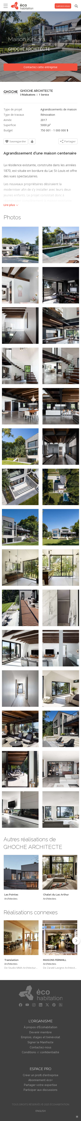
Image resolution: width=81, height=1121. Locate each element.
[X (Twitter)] (47, 1005)
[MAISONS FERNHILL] (59, 937)
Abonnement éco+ (40, 1080)
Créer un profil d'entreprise (40, 1075)
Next (76, 941)
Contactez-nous (40, 1047)
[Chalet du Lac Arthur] (59, 872)
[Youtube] (27, 1005)
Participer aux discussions (40, 1089)
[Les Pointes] (21, 872)
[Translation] (21, 937)
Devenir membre (40, 1032)
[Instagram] (34, 1005)
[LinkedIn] (40, 1005)
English (41, 1111)
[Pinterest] (54, 1005)
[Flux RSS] (60, 1005)
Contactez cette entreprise (40, 67)
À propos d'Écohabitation (40, 1027)
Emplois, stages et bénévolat (40, 1037)
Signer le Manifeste (40, 1042)
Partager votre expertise (40, 1085)
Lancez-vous (63, 6)
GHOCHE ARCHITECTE (29, 49)
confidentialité (49, 1052)
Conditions (29, 1052)
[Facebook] (20, 1005)
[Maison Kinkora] (20, 245)
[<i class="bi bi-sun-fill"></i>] (77, 1117)
